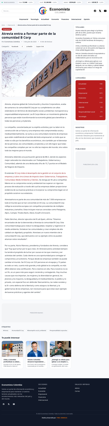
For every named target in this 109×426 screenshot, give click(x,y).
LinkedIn (29, 46)
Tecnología (35, 19)
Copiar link (40, 46)
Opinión (87, 19)
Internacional (76, 19)
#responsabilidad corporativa (58, 330)
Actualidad (45, 19)
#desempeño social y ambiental (36, 330)
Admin (77, 388)
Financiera (65, 19)
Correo (77, 391)
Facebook (15, 46)
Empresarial (23, 19)
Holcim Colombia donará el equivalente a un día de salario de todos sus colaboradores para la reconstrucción (90, 55)
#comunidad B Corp (18, 330)
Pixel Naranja (62, 418)
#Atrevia (5, 330)
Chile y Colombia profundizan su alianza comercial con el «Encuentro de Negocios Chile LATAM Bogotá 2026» (90, 48)
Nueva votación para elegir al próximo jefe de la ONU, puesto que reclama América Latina (89, 33)
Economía (55, 19)
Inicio (3, 25)
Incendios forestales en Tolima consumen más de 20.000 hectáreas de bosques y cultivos (90, 40)
